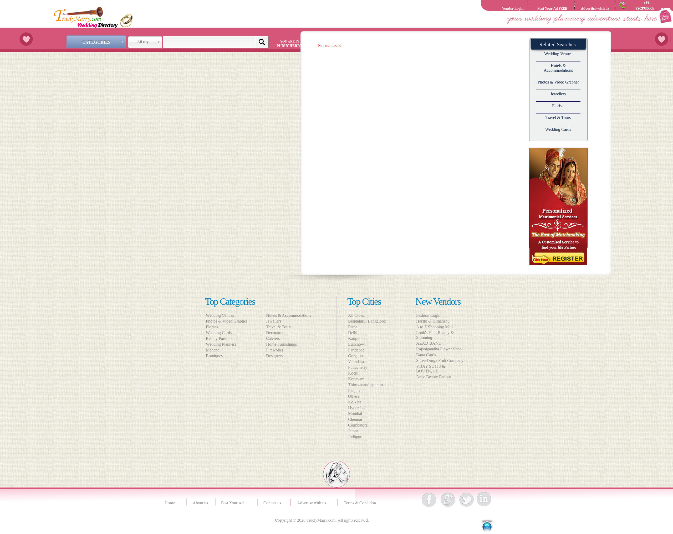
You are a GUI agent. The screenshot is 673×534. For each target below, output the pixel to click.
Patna (352, 327)
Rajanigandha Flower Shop (439, 349)
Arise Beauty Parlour (433, 377)
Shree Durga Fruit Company (439, 360)
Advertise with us (313, 502)
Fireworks (276, 350)
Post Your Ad (233, 502)
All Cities (356, 315)
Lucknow (356, 344)
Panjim (354, 390)
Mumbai (355, 413)
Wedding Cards (558, 129)
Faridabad (356, 350)
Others (353, 396)
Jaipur (353, 431)
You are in (290, 43)
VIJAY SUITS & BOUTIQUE (430, 368)
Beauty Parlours (219, 338)
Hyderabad (357, 408)
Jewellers (558, 94)
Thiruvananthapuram (365, 384)
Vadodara (356, 361)
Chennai (355, 419)
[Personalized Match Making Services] (558, 264)
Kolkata (354, 402)
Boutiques (214, 356)
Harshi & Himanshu (433, 321)
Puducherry (357, 367)
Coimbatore (358, 425)
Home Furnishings (283, 344)
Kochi (353, 373)
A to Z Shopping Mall (434, 327)
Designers (276, 356)
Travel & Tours (558, 117)
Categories (96, 42)
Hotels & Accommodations (558, 67)
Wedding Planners (221, 344)
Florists (558, 105)
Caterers (274, 338)
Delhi (352, 332)
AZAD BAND (429, 343)
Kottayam (356, 379)
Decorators (276, 332)
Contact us (272, 502)
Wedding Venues (558, 53)
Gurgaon (355, 356)
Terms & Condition (360, 502)
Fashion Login (428, 315)
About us (200, 502)
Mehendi (213, 350)
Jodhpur (354, 436)
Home (170, 502)
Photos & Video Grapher (558, 82)
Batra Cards (426, 354)
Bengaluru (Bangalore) (367, 321)
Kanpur (354, 338)
